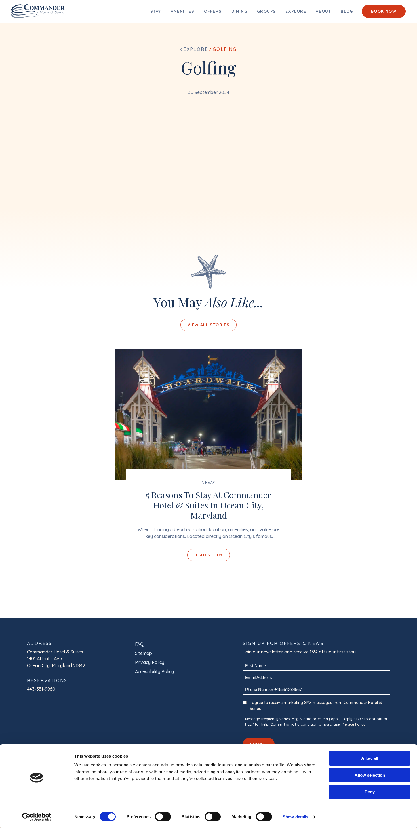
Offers (213, 11)
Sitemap (143, 653)
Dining (239, 11)
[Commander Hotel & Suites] (208, 414)
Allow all (369, 758)
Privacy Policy (149, 662)
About (323, 11)
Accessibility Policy (154, 671)
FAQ (139, 644)
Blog (347, 11)
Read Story (208, 555)
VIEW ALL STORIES (208, 324)
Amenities (183, 11)
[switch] (163, 816)
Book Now (383, 11)
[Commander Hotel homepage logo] (38, 11)
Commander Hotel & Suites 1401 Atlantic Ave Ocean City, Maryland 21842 (56, 658)
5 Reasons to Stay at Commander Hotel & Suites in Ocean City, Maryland (208, 505)
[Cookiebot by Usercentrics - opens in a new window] (37, 817)
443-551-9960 (41, 689)
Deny (370, 791)
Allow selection (370, 775)
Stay (155, 11)
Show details (295, 816)
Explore (295, 11)
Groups (266, 11)
